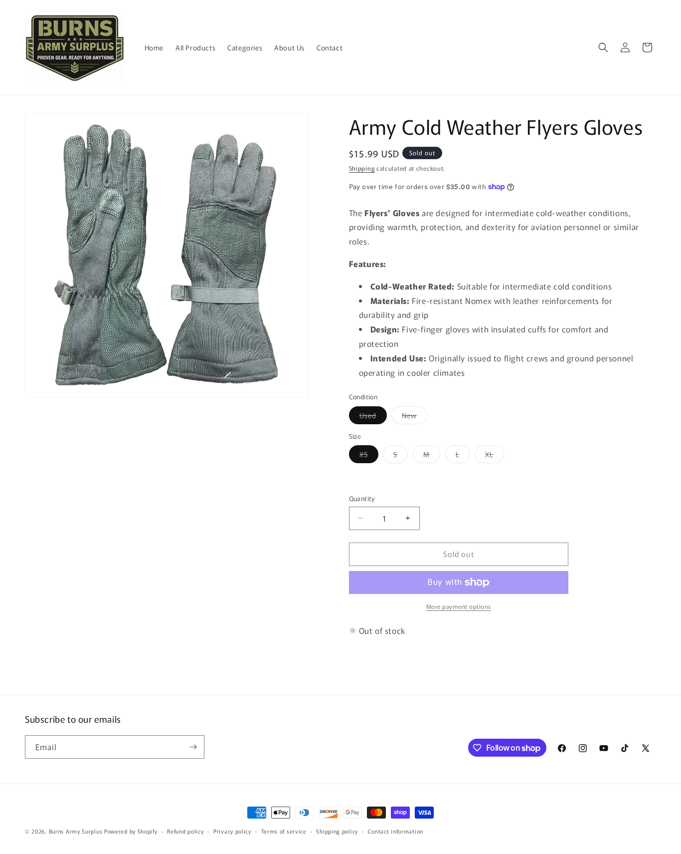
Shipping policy (337, 831)
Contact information (395, 831)
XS (368, 456)
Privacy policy (232, 831)
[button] (603, 47)
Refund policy (185, 831)
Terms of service (284, 831)
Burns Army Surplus (76, 831)
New (414, 417)
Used (373, 417)
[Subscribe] (193, 747)
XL (494, 456)
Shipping (362, 168)
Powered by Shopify (131, 831)
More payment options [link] (458, 606)
